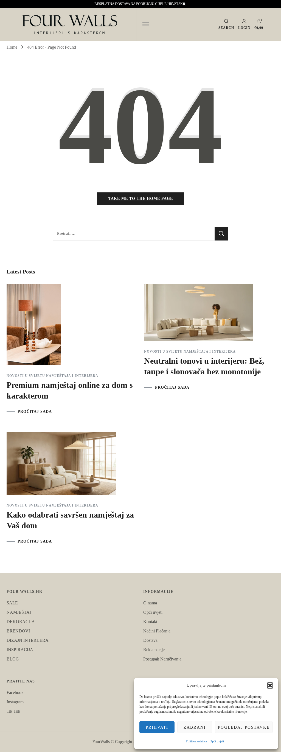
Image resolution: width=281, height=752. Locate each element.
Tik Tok (13, 711)
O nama (150, 603)
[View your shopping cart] (259, 22)
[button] (270, 685)
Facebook (15, 692)
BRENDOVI (18, 631)
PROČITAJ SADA (35, 412)
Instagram (15, 702)
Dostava (150, 640)
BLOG (13, 659)
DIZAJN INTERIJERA (28, 640)
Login (244, 27)
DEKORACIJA (21, 621)
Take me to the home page (140, 199)
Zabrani (195, 727)
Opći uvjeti (217, 741)
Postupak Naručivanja (162, 659)
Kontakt (150, 621)
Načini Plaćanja (156, 631)
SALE (12, 603)
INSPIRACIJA (20, 649)
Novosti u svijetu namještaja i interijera (52, 376)
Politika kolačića (196, 741)
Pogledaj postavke (244, 727)
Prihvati (157, 727)
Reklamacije (154, 649)
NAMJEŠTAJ (19, 612)
